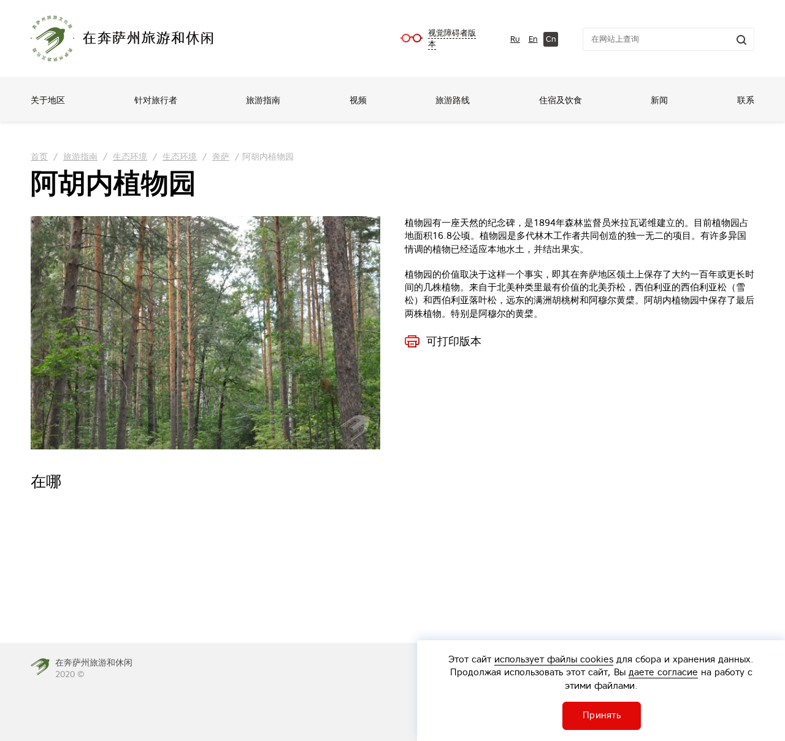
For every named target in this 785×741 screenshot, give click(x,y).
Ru (515, 39)
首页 (39, 156)
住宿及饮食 (560, 100)
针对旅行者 (155, 100)
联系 (745, 100)
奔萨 (220, 156)
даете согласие (663, 672)
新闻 (659, 100)
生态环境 (130, 156)
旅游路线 (452, 100)
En (533, 39)
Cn (551, 39)
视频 (358, 100)
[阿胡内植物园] (205, 332)
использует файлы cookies (553, 659)
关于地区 (48, 100)
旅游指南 (263, 100)
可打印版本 (453, 341)
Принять (602, 715)
